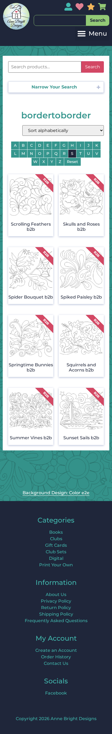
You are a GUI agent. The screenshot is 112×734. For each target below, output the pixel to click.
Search (92, 66)
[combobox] (60, 20)
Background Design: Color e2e (56, 492)
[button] (92, 34)
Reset (72, 161)
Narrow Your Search (54, 87)
